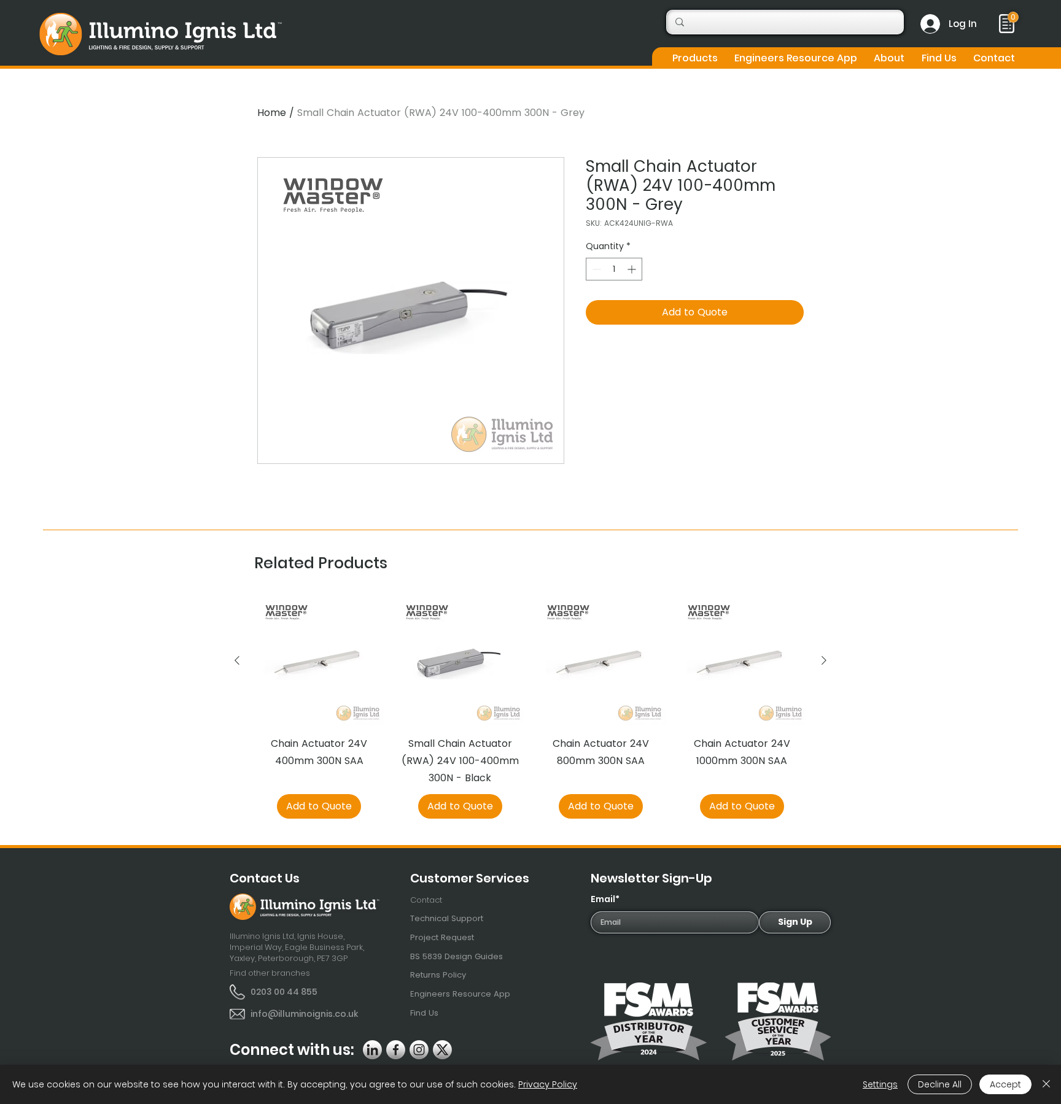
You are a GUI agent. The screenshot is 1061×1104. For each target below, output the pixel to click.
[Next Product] (824, 660)
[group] (530, 707)
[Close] (1046, 1084)
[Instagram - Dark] (419, 1049)
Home (271, 113)
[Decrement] (595, 269)
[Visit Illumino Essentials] (1013, 17)
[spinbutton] (614, 269)
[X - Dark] (442, 1049)
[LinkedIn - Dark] (372, 1049)
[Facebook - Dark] (395, 1049)
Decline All (940, 1084)
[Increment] (632, 269)
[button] (694, 58)
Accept (1005, 1084)
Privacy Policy (547, 1084)
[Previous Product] (237, 660)
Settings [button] (880, 1084)
